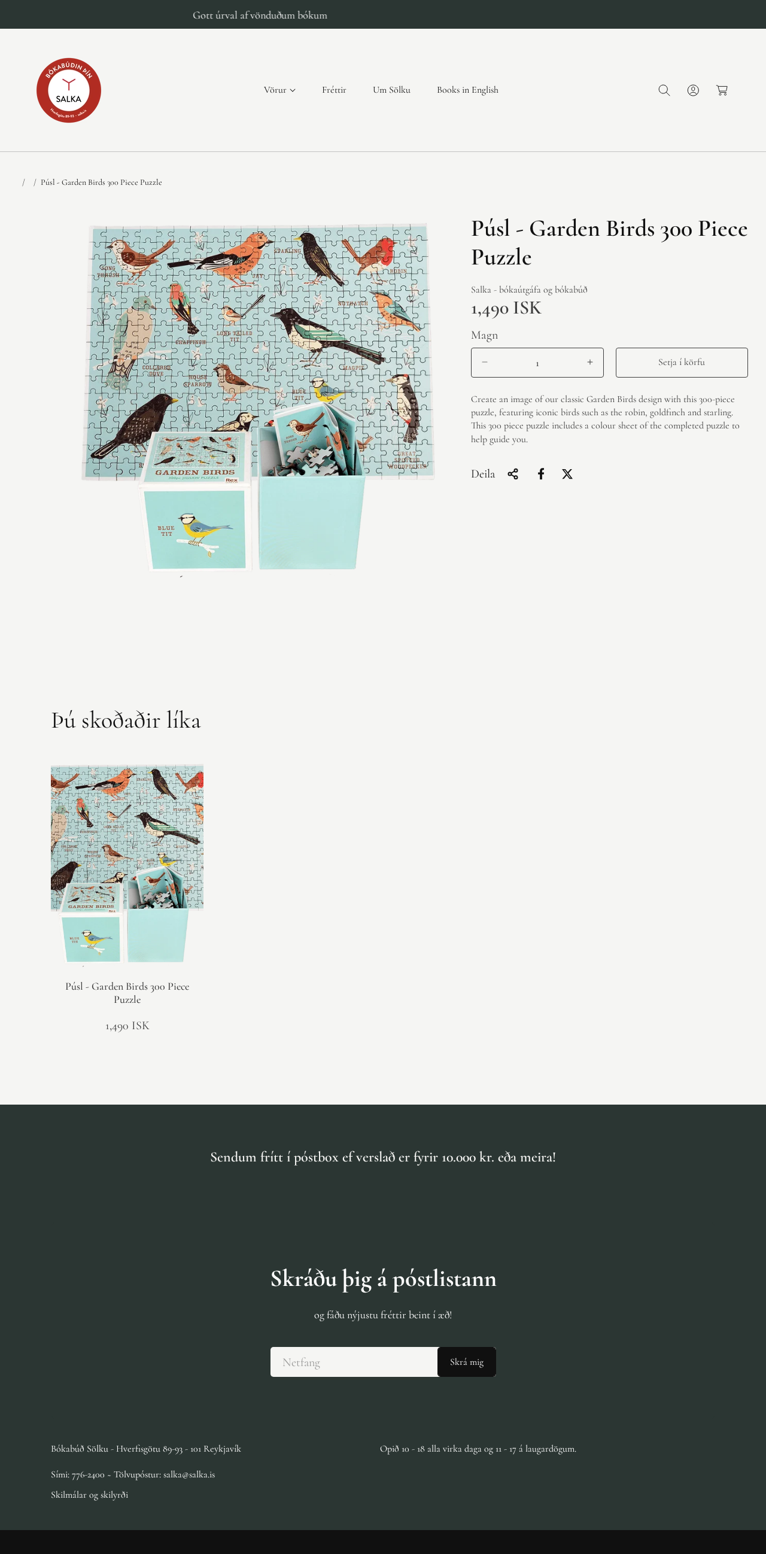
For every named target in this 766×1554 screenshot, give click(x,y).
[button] (280, 90)
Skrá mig (467, 1362)
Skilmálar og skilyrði (89, 1494)
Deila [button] (483, 474)
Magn (484, 334)
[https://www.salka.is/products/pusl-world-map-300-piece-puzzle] (541, 474)
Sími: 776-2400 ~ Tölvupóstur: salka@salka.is (133, 1474)
